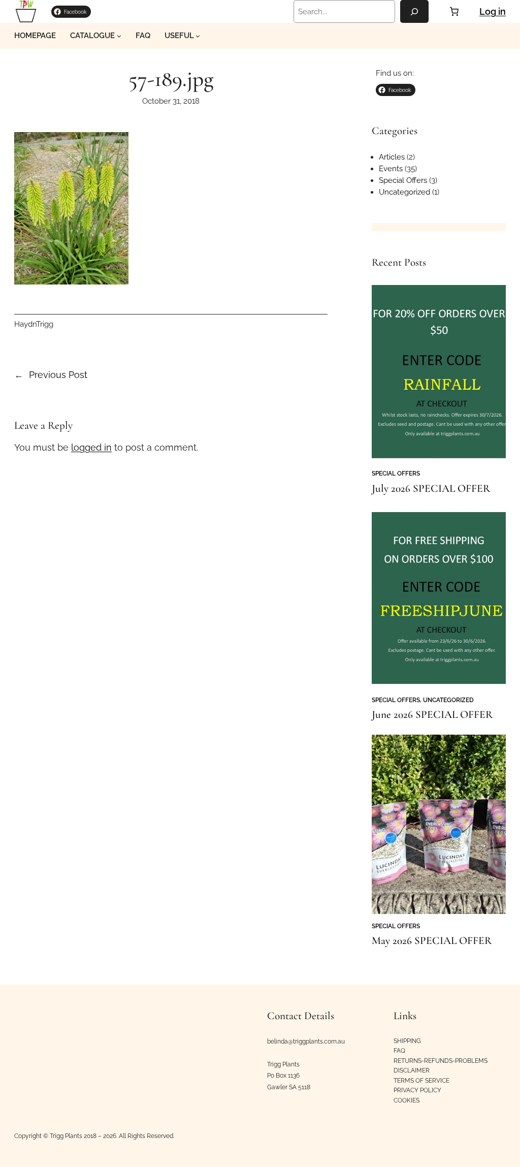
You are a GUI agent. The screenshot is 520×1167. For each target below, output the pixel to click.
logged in (91, 447)
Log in (492, 11)
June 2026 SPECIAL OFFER (432, 714)
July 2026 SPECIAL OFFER (431, 488)
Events (391, 168)
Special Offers (403, 180)
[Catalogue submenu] (119, 36)
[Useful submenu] (198, 36)
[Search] (414, 11)
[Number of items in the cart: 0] (454, 11)
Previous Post (58, 374)
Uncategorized (404, 191)
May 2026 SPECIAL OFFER (432, 941)
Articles (392, 156)
